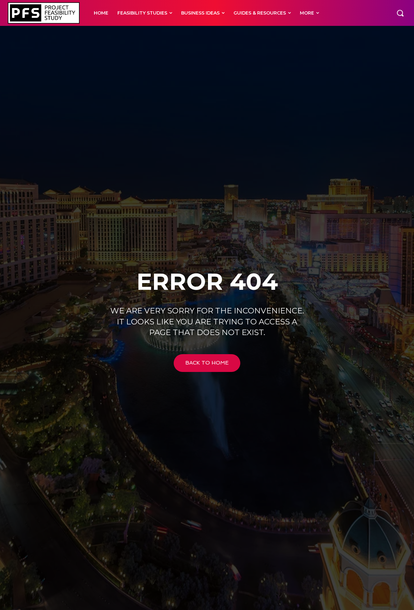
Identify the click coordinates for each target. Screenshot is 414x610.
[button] (400, 13)
